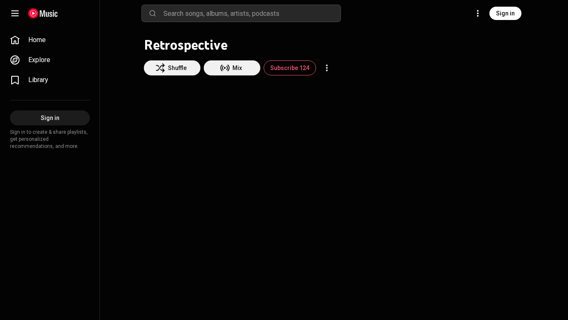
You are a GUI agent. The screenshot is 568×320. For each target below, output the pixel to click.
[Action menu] (326, 67)
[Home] (43, 13)
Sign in (505, 13)
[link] (49, 40)
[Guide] (15, 13)
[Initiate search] (152, 13)
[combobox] (252, 13)
